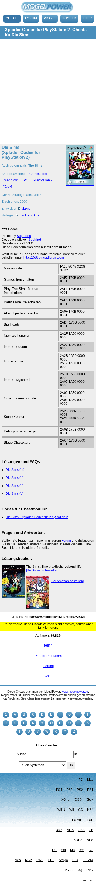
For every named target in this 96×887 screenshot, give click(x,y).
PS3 (69, 790)
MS (81, 850)
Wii (71, 810)
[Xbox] (7, 187)
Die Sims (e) (14, 478)
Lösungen (86, 880)
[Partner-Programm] (48, 656)
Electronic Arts (29, 215)
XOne (65, 800)
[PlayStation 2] (43, 180)
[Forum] (48, 666)
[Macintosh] (11, 180)
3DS (59, 830)
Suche (21, 754)
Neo (18, 860)
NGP (28, 860)
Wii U (61, 810)
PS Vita (77, 820)
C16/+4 (88, 860)
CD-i (51, 860)
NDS (70, 830)
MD (72, 850)
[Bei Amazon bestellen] (42, 570)
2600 (69, 870)
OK (71, 765)
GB (91, 830)
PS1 (90, 790)
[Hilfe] (48, 646)
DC (54, 850)
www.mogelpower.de (75, 691)
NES (90, 840)
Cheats (12, 18)
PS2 (80, 790)
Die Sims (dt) (15, 470)
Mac (90, 780)
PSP (90, 820)
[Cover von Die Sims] (78, 183)
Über (87, 18)
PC (80, 780)
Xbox (89, 800)
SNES (78, 840)
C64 (75, 860)
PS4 (59, 790)
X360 (78, 800)
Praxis (49, 18)
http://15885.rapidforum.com (43, 257)
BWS (39, 860)
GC (80, 810)
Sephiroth (24, 236)
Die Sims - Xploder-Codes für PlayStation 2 (37, 517)
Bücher (69, 18)
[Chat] (48, 676)
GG (91, 850)
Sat (63, 850)
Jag (79, 870)
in (75, 754)
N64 (90, 810)
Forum (31, 18)
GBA (81, 830)
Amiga (63, 860)
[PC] (26, 180)
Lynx (89, 870)
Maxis (25, 208)
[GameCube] (38, 174)
